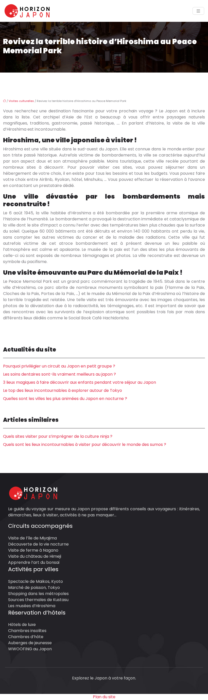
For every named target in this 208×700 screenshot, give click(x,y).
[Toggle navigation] (198, 11)
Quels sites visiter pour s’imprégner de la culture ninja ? (57, 436)
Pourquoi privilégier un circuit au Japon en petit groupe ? (59, 366)
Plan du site (104, 697)
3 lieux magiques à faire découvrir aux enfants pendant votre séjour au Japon (79, 382)
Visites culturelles (21, 101)
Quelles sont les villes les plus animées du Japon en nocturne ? (65, 398)
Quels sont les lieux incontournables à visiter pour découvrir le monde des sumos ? (84, 444)
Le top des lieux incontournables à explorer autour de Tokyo (62, 390)
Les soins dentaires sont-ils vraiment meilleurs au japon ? (59, 374)
